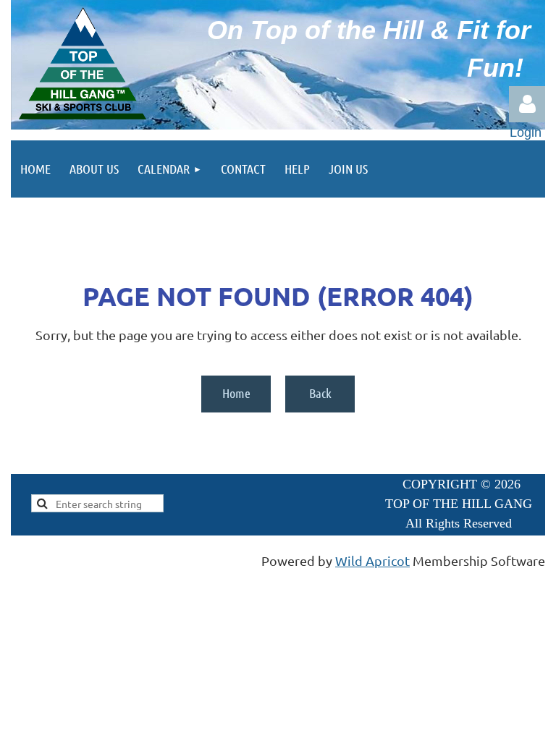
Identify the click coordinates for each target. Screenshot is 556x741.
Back (320, 393)
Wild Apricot (372, 560)
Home (236, 393)
